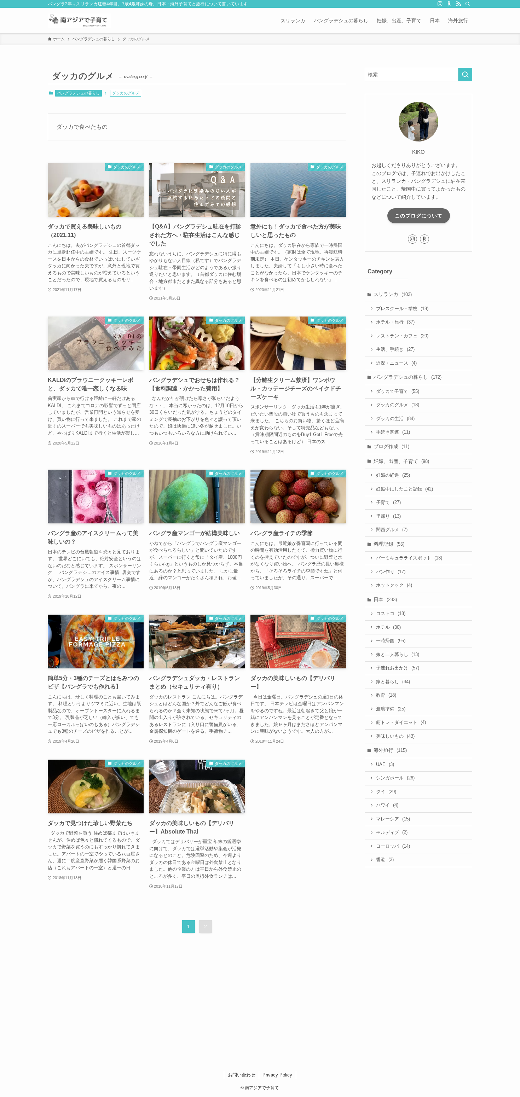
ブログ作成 (391, 446)
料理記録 (389, 544)
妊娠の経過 (393, 475)
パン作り (390, 571)
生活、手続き (395, 349)
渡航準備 (390, 709)
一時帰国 (390, 640)
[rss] (458, 4)
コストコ (390, 613)
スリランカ (393, 294)
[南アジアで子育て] (79, 20)
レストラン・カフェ (402, 335)
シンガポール (395, 777)
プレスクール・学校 (402, 308)
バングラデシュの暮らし (78, 93)
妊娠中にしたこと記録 (404, 489)
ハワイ (387, 805)
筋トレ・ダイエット (401, 722)
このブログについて (419, 216)
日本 (385, 599)
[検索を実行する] (465, 74)
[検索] (467, 4)
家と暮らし (393, 681)
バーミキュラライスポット (409, 558)
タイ (386, 791)
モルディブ (392, 832)
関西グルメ (392, 529)
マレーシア (393, 819)
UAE (385, 764)
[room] (449, 4)
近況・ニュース (396, 363)
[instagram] (440, 4)
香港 (385, 859)
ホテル (388, 627)
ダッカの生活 (395, 418)
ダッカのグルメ (397, 404)
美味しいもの (395, 736)
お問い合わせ (241, 1075)
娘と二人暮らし (397, 654)
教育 (386, 695)
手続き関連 (393, 432)
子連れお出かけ (397, 668)
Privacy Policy (277, 1075)
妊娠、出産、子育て (401, 461)
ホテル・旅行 (395, 322)
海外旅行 (390, 750)
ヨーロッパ (393, 846)
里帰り (388, 516)
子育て (388, 502)
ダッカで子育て (397, 391)
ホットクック (394, 585)
